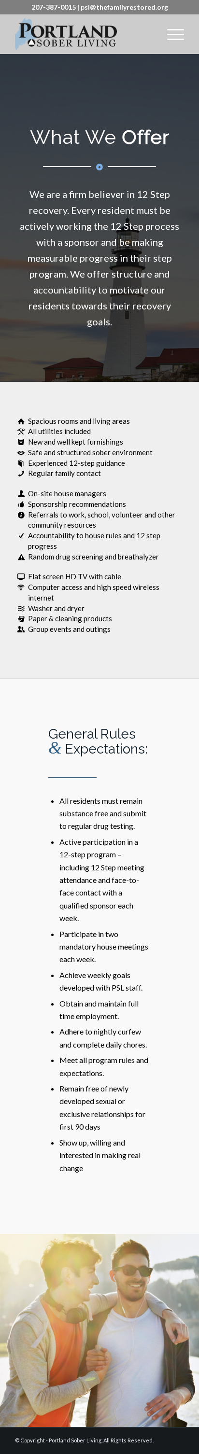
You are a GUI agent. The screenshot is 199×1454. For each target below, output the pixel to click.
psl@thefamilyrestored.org (124, 7)
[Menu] (170, 34)
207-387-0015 (53, 7)
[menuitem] (170, 34)
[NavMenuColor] (82, 34)
